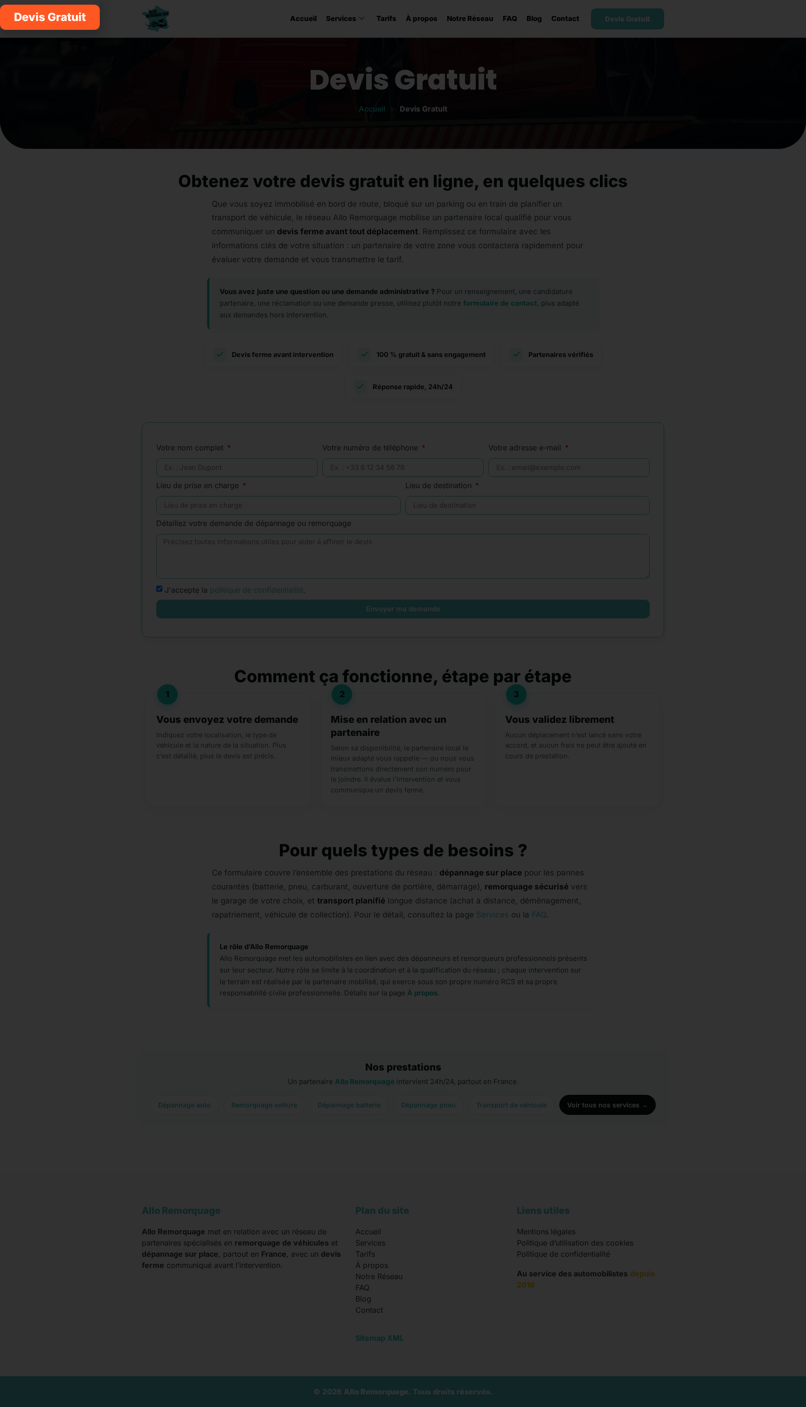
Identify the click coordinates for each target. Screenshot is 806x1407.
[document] (403, 703)
